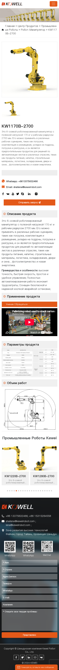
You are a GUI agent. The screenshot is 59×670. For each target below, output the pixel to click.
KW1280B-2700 (43, 476)
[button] (7, 490)
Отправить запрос (29, 202)
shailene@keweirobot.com (20, 521)
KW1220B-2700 (15, 476)
